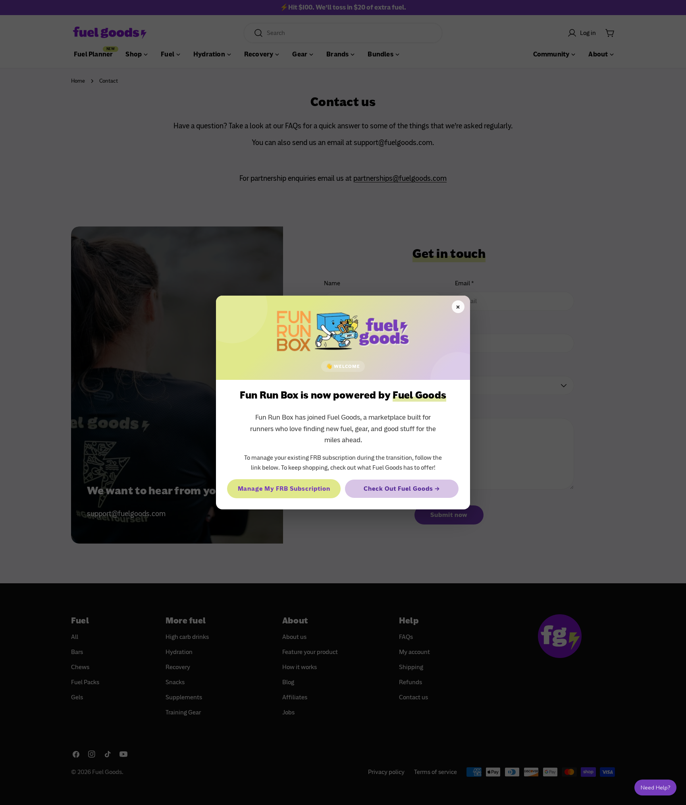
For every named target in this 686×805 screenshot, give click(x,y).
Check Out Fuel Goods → (401, 489)
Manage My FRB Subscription (284, 489)
